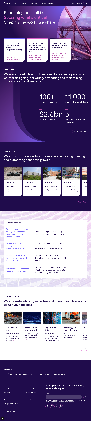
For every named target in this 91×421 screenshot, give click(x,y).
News (73, 3)
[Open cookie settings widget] (2, 418)
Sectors (24, 3)
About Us (6, 385)
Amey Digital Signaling (9, 388)
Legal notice (6, 396)
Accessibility (28, 396)
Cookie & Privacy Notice (31, 392)
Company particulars (8, 392)
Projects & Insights (47, 3)
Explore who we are (80, 131)
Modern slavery (7, 399)
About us (15, 3)
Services (34, 3)
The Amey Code (29, 385)
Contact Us (79, 3)
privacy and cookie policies (69, 401)
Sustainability (29, 399)
